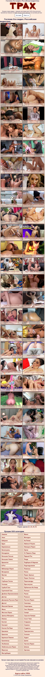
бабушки (5, 540)
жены (4, 609)
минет (26, 534)
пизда (26, 559)
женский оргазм (7, 606)
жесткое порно (7, 612)
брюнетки (5, 562)
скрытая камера (29, 615)
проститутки (28, 584)
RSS (28, 673)
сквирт (26, 612)
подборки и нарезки (31, 562)
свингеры (27, 603)
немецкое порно (29, 547)
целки (26, 640)
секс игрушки (28, 609)
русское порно (29, 600)
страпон (27, 625)
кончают (5, 625)
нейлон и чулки (29, 544)
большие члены (7, 559)
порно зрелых (29, 575)
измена (4, 619)
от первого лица (29, 553)
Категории (18, 15)
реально (27, 597)
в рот (3, 565)
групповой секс (7, 590)
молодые (27, 537)
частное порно (29, 644)
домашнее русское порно (10, 600)
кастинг (4, 622)
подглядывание (29, 565)
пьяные (26, 590)
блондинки (5, 553)
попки (26, 572)
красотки (5, 634)
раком (26, 594)
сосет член (28, 619)
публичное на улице (31, 587)
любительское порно (9, 647)
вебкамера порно (8, 569)
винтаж (4, 575)
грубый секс (6, 587)
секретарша (28, 606)
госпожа (4, 584)
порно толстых (29, 578)
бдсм (3, 544)
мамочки (5, 650)
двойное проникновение (10, 594)
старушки (27, 622)
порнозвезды (28, 581)
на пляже (27, 540)
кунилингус (5, 640)
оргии (26, 550)
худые (26, 637)
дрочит (4, 603)
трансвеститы (29, 631)
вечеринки (5, 572)
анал (3, 537)
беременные (6, 547)
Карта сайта (20, 673)
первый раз (28, 556)
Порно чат (26, 15)
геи (3, 578)
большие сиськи (7, 556)
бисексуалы (6, 550)
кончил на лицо (7, 628)
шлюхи (26, 647)
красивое (5, 631)
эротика (27, 650)
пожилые (27, 569)
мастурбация (6, 653)
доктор (4, 597)
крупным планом (8, 637)
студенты (27, 628)
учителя (27, 634)
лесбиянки (5, 644)
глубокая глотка (7, 581)
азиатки (4, 534)
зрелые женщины (8, 615)
